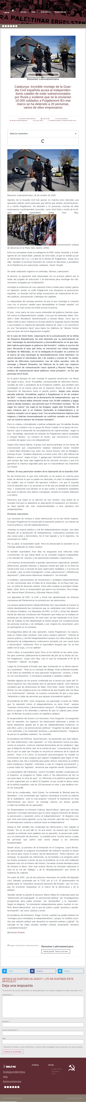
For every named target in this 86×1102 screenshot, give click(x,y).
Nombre (6, 1021)
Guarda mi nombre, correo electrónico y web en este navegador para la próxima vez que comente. (43, 1047)
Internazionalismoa (21, 120)
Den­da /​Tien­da (60, 12)
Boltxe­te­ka (45, 12)
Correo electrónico (10, 1030)
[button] (75, 133)
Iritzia (34, 12)
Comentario (7, 995)
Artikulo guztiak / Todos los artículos (55, 951)
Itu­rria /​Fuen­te (18, 932)
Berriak (23, 12)
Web (4, 1038)
